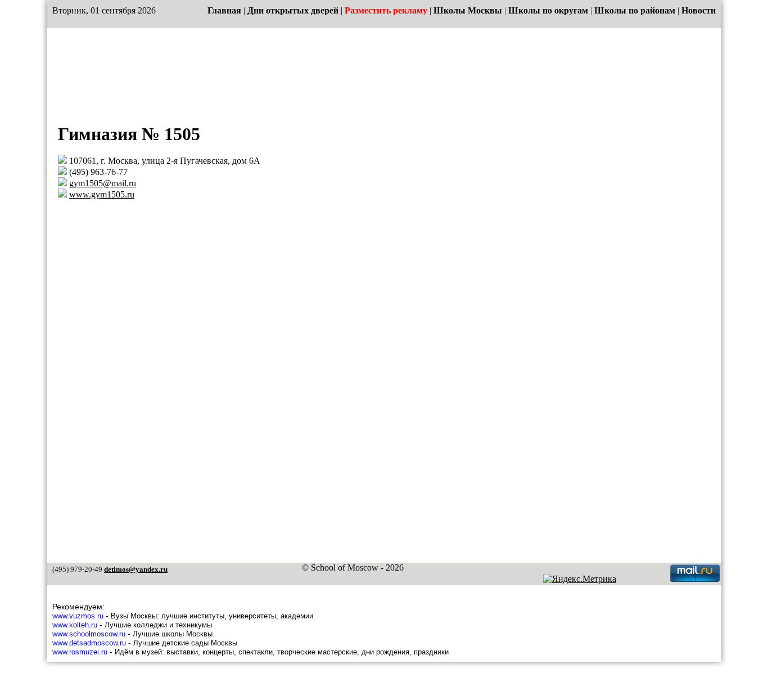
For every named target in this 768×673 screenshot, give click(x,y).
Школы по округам (548, 10)
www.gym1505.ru (101, 194)
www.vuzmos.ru (77, 616)
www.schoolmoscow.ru (88, 634)
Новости (698, 10)
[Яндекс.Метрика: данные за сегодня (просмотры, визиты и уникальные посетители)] (579, 579)
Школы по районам (634, 10)
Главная (224, 10)
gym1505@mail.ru (102, 183)
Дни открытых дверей (292, 10)
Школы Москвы (467, 10)
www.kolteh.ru (74, 625)
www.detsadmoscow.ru (89, 643)
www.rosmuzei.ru (79, 652)
